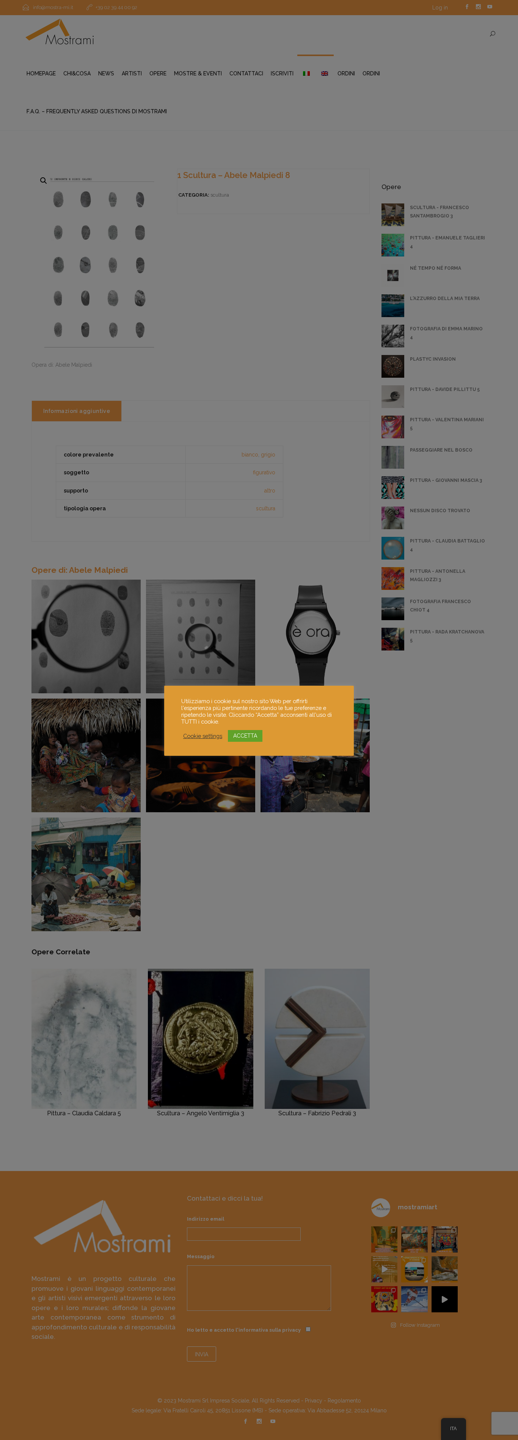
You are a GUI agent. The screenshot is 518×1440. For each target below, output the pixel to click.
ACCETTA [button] (245, 736)
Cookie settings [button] (202, 736)
